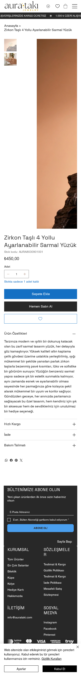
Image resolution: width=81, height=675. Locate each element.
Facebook (50, 512)
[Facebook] (11, 343)
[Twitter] (21, 343)
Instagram (50, 505)
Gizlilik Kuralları (51, 658)
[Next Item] (71, 75)
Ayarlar (21, 669)
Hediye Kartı (15, 473)
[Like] (57, 6)
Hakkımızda (15, 479)
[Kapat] (75, 649)
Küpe (11, 461)
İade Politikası (52, 466)
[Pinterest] (16, 343)
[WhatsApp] (6, 343)
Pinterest (49, 518)
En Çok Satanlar (18, 448)
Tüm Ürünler (15, 442)
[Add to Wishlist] (40, 202)
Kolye (11, 467)
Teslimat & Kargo (55, 447)
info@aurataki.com (19, 500)
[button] (65, 6)
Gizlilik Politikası (54, 453)
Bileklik (11, 454)
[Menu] (74, 6)
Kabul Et (59, 669)
